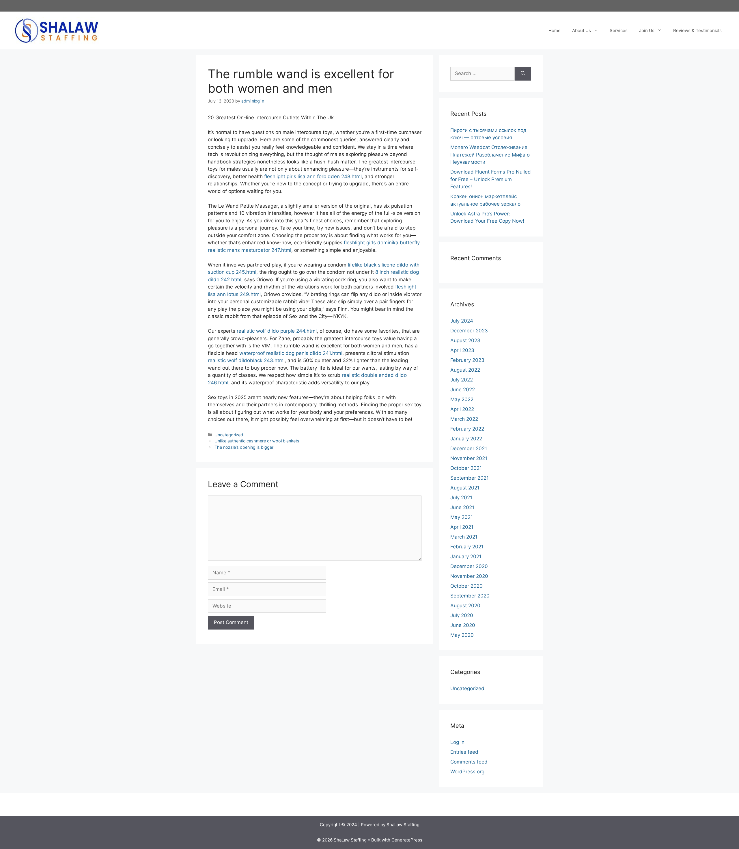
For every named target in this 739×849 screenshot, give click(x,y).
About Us (581, 30)
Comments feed (469, 762)
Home (554, 30)
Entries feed (464, 752)
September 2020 (470, 596)
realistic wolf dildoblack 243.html (246, 360)
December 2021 (468, 448)
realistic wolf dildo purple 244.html (277, 331)
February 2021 (467, 547)
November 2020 (469, 576)
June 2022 (462, 389)
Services (619, 30)
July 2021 (461, 497)
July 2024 (461, 321)
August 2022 (465, 370)
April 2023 (462, 350)
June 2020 (462, 625)
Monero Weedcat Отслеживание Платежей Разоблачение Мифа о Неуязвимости (490, 154)
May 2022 (461, 399)
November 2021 (468, 458)
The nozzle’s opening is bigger (243, 447)
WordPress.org (467, 771)
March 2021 (463, 537)
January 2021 (466, 556)
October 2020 (466, 586)
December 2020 (469, 566)
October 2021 (466, 468)
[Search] (523, 74)
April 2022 (462, 409)
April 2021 (461, 527)
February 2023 (467, 360)
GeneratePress (406, 840)
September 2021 (469, 478)
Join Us (646, 30)
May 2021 (461, 517)
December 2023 (469, 331)
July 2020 (461, 615)
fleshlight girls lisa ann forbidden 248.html (313, 176)
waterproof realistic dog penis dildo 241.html (290, 353)
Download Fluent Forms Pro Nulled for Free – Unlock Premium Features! (490, 179)
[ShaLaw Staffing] (56, 30)
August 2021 (464, 488)
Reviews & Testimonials (697, 30)
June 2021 (462, 507)
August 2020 (465, 605)
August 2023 (465, 340)
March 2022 (464, 419)
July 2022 (461, 380)
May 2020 (462, 635)
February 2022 (467, 429)
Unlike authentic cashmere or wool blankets (256, 440)
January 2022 (466, 439)
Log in (457, 742)
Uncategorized (228, 434)
